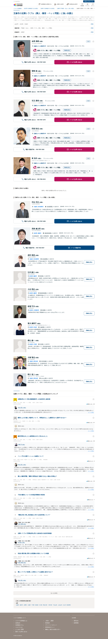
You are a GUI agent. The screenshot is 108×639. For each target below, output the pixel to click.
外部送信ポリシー (50, 627)
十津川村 (50, 605)
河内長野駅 (50, 206)
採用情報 (76, 623)
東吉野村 (69, 605)
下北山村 (55, 605)
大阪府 (35, 206)
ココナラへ (17, 1)
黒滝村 (36, 605)
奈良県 (35, 233)
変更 (92, 24)
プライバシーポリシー (51, 625)
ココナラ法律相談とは (21, 620)
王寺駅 (42, 344)
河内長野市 (40, 206)
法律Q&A (17, 623)
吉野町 (25, 605)
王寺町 (35, 344)
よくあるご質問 (19, 629)
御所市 (21, 605)
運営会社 (76, 620)
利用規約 (47, 623)
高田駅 (44, 310)
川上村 (64, 605)
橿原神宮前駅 (48, 233)
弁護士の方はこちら (88, 1)
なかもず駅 (44, 378)
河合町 (35, 327)
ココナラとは (18, 627)
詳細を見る (89, 262)
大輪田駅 (42, 327)
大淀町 (29, 605)
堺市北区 (36, 361)
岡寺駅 (42, 276)
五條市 (35, 46)
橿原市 (39, 233)
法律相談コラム (19, 625)
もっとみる (54, 593)
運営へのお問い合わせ (21, 631)
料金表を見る (67, 50)
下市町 (33, 605)
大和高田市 (36, 310)
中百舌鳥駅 (44, 361)
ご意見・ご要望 (49, 620)
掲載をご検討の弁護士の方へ (52, 629)
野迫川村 (45, 605)
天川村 (40, 605)
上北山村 (60, 605)
